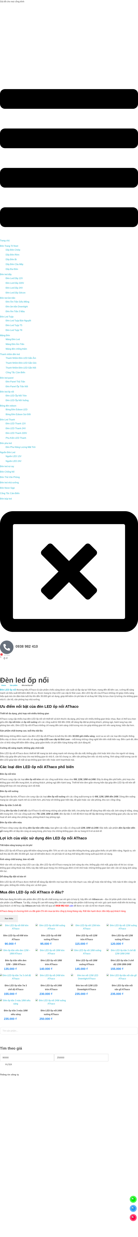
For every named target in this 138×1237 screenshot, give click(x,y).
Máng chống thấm (123, 1129)
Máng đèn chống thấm (16, 349)
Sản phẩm (14, 685)
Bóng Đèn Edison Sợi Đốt (18, 414)
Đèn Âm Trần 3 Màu (15, 311)
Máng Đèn (5, 335)
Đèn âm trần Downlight (17, 306)
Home (3, 685)
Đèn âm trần (111, 1126)
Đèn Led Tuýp (6, 317)
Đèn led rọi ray (7, 466)
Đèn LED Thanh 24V (16, 428)
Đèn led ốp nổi (7, 392)
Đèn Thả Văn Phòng (10, 477)
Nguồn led (122, 1139)
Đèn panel (120, 1133)
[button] (69, 158)
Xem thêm (9, 919)
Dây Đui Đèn (12, 269)
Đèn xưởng (110, 1139)
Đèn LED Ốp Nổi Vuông (17, 400)
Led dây (129, 1123)
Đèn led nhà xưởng (9, 482)
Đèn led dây (6, 274)
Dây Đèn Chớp (13, 250)
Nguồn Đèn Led (7, 452)
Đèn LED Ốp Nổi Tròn (16, 396)
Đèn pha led (6, 443)
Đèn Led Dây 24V (14, 288)
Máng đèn (109, 1133)
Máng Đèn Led (13, 339)
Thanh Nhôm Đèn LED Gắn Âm (21, 358)
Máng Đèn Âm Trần (15, 344)
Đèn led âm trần (7, 298)
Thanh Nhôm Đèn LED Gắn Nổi (21, 368)
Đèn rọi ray (117, 1136)
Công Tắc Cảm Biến (15, 372)
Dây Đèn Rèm (12, 255)
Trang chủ (5, 240)
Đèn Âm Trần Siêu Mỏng (17, 302)
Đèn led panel (6, 378)
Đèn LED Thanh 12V (16, 423)
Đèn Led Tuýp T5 (14, 325)
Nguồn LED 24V (13, 461)
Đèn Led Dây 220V (15, 283)
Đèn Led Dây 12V (14, 278)
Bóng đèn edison (8, 406)
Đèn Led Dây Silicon (15, 293)
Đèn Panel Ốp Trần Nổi (17, 386)
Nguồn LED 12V (13, 456)
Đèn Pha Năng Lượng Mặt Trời (21, 447)
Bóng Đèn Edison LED (16, 409)
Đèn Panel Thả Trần (15, 381)
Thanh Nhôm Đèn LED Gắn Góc (21, 363)
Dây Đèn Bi (11, 259)
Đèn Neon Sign (7, 488)
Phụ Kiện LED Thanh (16, 438)
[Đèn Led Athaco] (33, 45)
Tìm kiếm (68, 1040)
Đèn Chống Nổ (7, 472)
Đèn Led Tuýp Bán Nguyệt (18, 320)
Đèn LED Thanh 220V (16, 433)
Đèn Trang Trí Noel (9, 246)
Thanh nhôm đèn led (10, 354)
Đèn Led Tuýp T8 (14, 330)
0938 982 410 (26, 646)
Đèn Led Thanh (7, 419)
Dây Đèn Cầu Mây (14, 264)
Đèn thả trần (129, 1136)
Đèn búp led (6, 499)
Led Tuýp (122, 1126)
